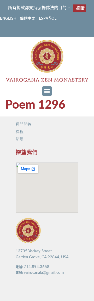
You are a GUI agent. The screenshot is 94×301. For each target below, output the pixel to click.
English (8, 18)
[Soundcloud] (62, 30)
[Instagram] (41, 30)
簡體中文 (28, 18)
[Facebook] (31, 30)
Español (48, 18)
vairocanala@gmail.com (44, 273)
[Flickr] (52, 30)
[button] (47, 91)
